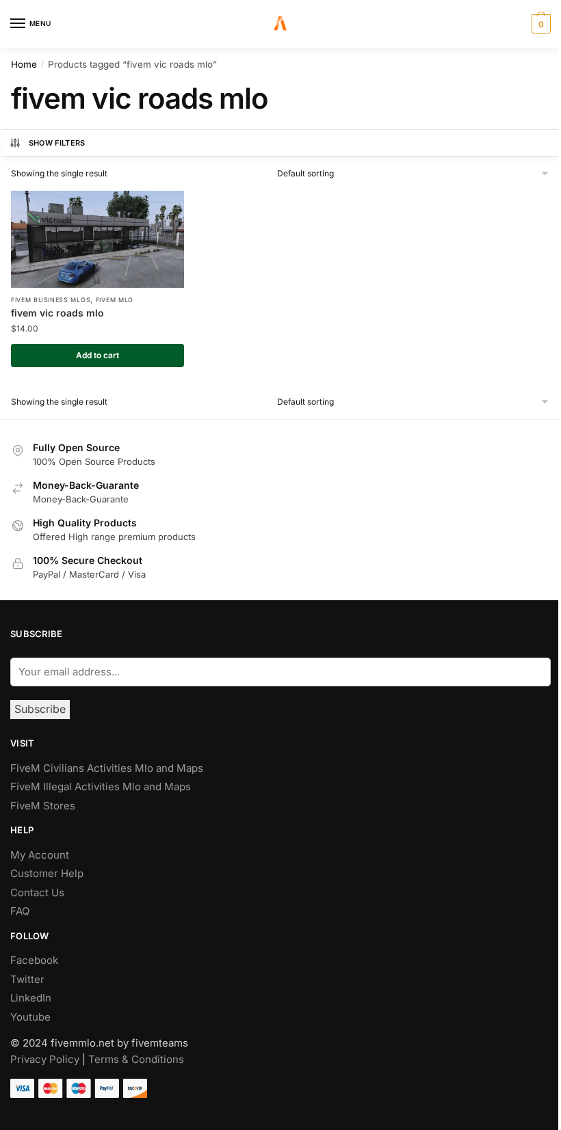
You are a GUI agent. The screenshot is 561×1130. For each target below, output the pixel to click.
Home (24, 64)
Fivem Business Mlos (50, 300)
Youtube (30, 1016)
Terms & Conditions (136, 1059)
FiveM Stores (42, 805)
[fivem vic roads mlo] (97, 239)
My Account (39, 854)
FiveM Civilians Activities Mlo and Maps (106, 768)
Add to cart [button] (97, 355)
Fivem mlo (114, 300)
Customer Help (46, 873)
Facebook (34, 960)
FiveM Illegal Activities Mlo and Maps (100, 786)
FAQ (19, 910)
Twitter (27, 979)
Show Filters (57, 143)
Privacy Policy (44, 1059)
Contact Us (37, 892)
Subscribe (40, 709)
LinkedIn (32, 997)
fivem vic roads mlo (57, 313)
